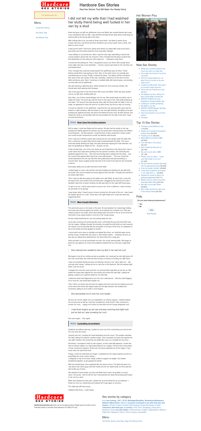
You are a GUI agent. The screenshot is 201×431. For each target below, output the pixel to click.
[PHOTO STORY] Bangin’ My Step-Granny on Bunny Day (153, 109)
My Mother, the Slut (148, 106)
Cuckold (125, 405)
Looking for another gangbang (152, 103)
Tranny (128, 412)
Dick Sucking (134, 405)
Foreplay (144, 117)
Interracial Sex (135, 410)
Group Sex (156, 407)
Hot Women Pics (42, 37)
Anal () (109, 400)
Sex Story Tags (41, 32)
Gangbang (147, 407)
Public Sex (106, 412)
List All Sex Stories (43, 28)
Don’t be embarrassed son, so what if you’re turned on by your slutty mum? (152, 80)
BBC (119, 400)
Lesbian (145, 410)
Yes (140, 204)
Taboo (121, 412)
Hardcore (105, 410)
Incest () (119, 410)
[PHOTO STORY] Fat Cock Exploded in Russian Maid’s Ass (152, 100)
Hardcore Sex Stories (99, 5)
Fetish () (131, 406)
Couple (118, 405)
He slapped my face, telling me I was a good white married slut (153, 95)
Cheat (112, 405)
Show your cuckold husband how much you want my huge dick (153, 69)
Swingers (114, 412)
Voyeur (134, 412)
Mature (162, 410)
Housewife (142, 412)
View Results (151, 213)
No (140, 206)
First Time (137, 407)
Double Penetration (148, 405)
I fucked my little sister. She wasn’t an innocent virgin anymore (153, 86)
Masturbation (154, 410)
